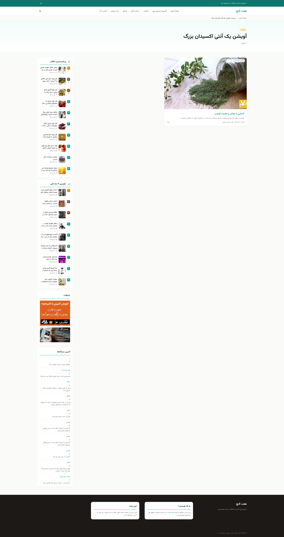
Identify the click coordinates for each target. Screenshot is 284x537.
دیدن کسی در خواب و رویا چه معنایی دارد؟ (56, 483)
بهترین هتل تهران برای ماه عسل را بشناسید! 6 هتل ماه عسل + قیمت (55, 470)
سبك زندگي (135, 11)
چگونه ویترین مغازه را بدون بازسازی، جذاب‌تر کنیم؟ (50, 213)
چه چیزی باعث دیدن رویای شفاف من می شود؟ (55, 376)
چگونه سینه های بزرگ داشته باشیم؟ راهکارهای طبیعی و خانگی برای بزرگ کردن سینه (49, 113)
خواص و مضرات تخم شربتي (50, 158)
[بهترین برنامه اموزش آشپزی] (55, 313)
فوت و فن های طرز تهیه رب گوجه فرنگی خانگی (49, 147)
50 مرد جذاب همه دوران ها (61, 417)
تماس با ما (103, 11)
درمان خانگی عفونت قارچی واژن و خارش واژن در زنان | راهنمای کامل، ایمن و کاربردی (48, 69)
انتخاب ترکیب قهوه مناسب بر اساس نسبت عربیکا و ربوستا (49, 202)
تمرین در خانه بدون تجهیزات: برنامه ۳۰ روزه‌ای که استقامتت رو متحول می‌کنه (55, 403)
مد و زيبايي (115, 11)
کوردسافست (170, 512)
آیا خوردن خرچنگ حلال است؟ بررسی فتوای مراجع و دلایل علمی (56, 429)
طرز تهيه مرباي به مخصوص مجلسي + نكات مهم (49, 102)
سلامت (146, 11)
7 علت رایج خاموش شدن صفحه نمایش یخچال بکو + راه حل (49, 191)
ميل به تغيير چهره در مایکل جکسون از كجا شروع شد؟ (56, 389)
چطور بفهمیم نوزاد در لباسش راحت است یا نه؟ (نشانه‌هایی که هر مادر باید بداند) (49, 224)
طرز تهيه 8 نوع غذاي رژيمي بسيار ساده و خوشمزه (50, 91)
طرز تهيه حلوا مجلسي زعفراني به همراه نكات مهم (50, 136)
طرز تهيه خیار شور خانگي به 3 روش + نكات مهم (49, 80)
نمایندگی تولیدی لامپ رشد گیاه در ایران (50, 258)
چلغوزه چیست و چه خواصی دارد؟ (59, 364)
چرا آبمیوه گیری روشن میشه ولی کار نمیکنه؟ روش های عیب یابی (50, 269)
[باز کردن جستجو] (39, 11)
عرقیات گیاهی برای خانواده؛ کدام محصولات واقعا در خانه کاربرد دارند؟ (48, 280)
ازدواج (125, 11)
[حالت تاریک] (39, 3)
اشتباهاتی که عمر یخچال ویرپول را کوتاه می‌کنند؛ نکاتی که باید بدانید (49, 247)
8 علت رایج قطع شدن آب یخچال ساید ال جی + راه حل (49, 236)
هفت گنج (241, 504)
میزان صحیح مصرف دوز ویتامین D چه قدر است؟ (49, 169)
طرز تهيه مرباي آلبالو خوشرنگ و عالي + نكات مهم (49, 124)
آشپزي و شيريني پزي (160, 11)
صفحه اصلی (175, 11)
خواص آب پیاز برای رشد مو (61, 457)
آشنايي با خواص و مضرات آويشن (229, 113)
